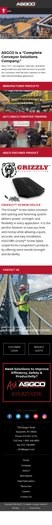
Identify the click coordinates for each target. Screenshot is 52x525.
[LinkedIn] (27, 416)
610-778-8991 (28, 444)
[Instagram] (44, 416)
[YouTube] (35, 416)
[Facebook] (9, 416)
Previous (7, 109)
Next (44, 109)
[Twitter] (18, 416)
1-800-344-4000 (31, 440)
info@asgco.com (26, 449)
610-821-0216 (30, 436)
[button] (3, 10)
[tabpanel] (26, 101)
